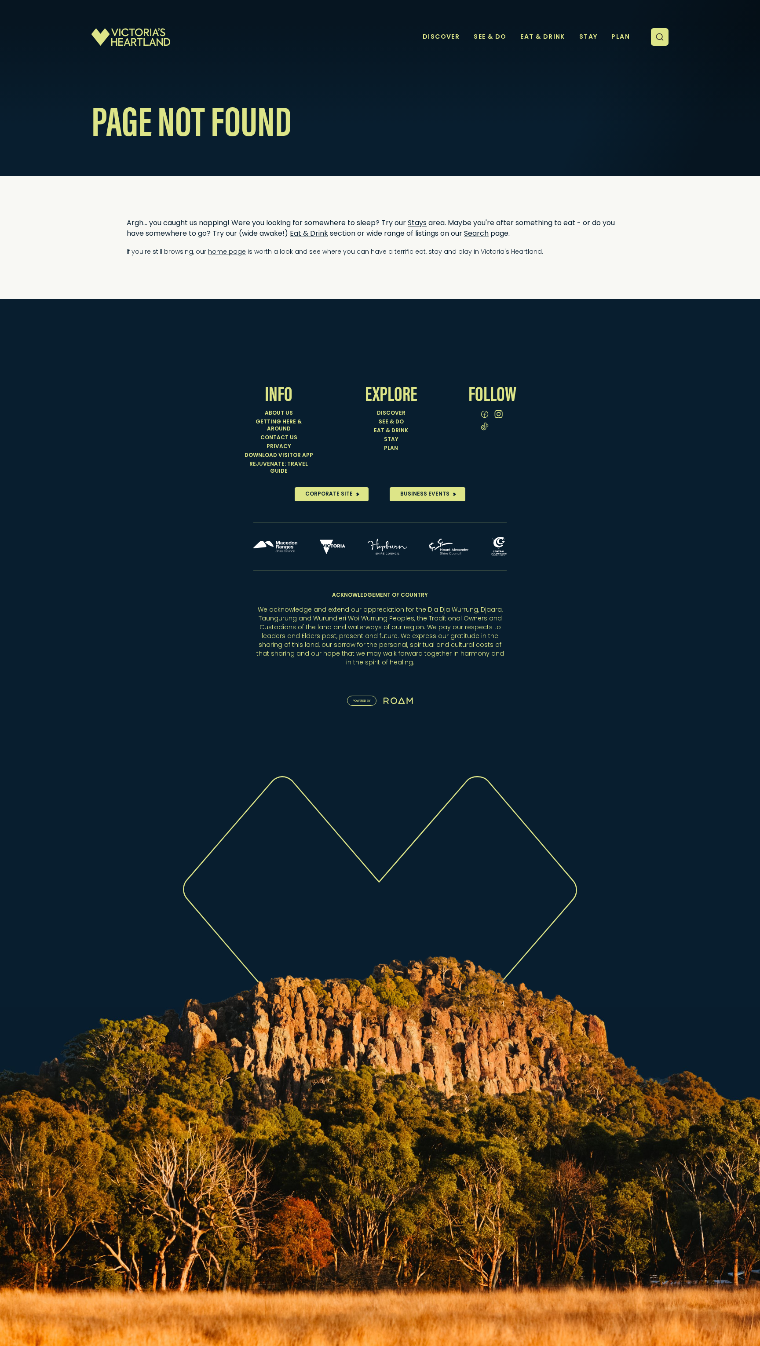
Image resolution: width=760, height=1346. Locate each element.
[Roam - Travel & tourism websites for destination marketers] (398, 700)
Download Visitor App (279, 455)
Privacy (279, 446)
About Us (279, 413)
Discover (391, 413)
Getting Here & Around (279, 426)
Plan (391, 448)
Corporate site (329, 494)
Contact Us (278, 437)
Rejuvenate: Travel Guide (278, 468)
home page (227, 252)
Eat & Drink (309, 234)
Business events (424, 494)
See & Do (391, 422)
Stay (391, 439)
